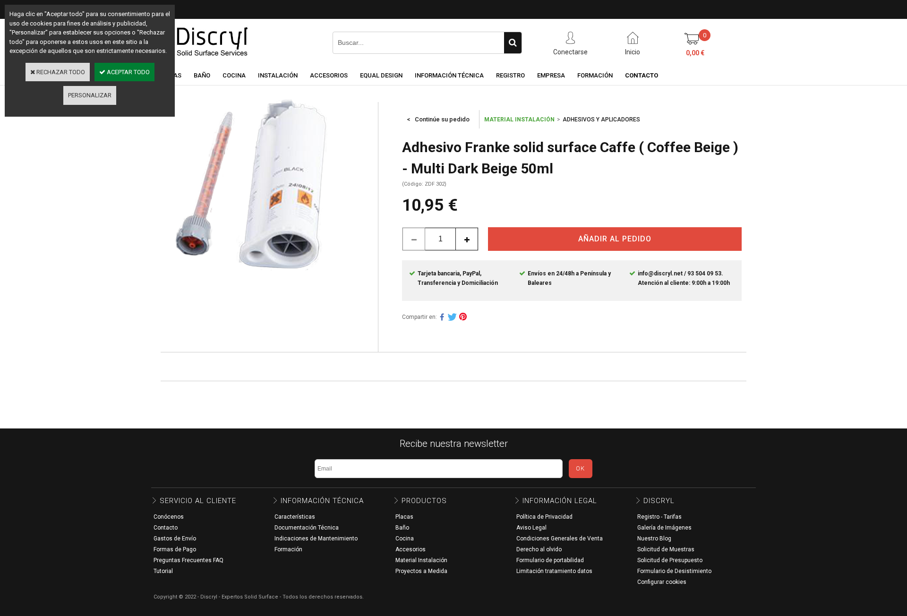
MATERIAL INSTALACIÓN (519, 119)
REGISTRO (510, 75)
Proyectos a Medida (421, 571)
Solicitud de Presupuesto (669, 560)
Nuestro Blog (654, 538)
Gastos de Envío (175, 538)
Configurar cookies (661, 582)
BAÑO (202, 75)
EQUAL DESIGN (381, 75)
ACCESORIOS (329, 75)
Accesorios (410, 549)
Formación (288, 549)
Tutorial (163, 571)
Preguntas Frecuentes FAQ (188, 560)
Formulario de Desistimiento (674, 571)
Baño (402, 527)
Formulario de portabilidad (550, 560)
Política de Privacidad (544, 516)
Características (294, 516)
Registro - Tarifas (659, 516)
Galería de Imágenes (664, 527)
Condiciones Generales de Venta (559, 538)
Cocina (404, 538)
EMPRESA (551, 75)
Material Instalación (421, 560)
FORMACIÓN (595, 75)
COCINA (234, 75)
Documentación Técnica (306, 527)
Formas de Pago (175, 549)
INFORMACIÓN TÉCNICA (449, 75)
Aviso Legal (531, 527)
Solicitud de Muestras (665, 549)
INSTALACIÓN (278, 75)
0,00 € (695, 53)
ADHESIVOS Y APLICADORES (601, 119)
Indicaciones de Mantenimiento (316, 538)
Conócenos (169, 516)
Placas (404, 516)
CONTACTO (641, 75)
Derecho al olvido (539, 549)
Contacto (166, 527)
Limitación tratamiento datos (554, 571)
